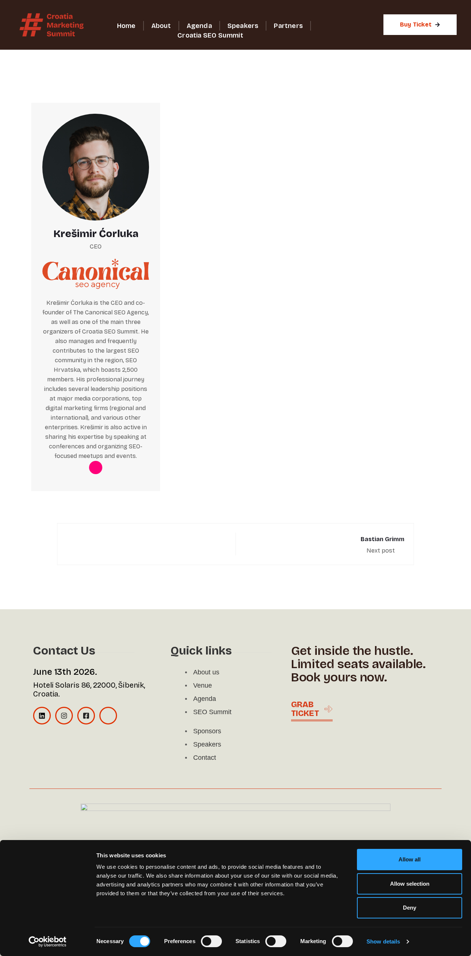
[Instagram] (64, 715)
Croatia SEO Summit (210, 35)
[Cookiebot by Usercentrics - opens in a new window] (47, 941)
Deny (409, 907)
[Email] (108, 715)
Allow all (410, 859)
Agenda (199, 26)
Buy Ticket (416, 24)
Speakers (243, 26)
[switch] (211, 941)
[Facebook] (86, 715)
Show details (383, 941)
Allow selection (409, 884)
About (161, 26)
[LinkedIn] (42, 715)
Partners (288, 26)
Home (126, 26)
